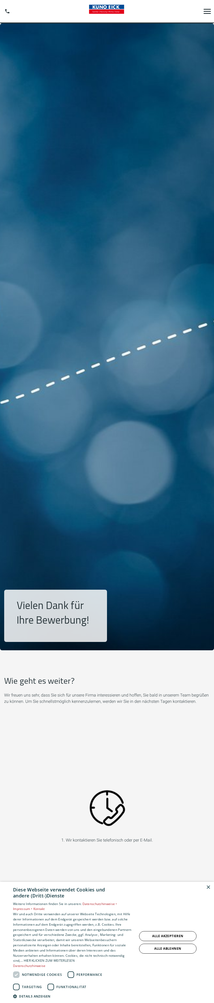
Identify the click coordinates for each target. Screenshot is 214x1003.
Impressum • (23, 909)
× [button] (208, 887)
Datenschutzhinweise (29, 966)
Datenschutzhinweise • (99, 904)
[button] (207, 11)
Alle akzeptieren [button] (167, 936)
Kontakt (39, 909)
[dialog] (107, 942)
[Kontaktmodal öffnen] (7, 11)
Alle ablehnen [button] (167, 948)
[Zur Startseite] (107, 11)
